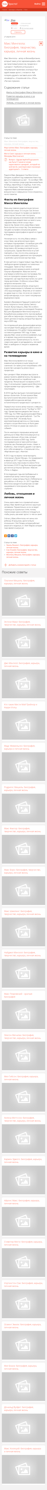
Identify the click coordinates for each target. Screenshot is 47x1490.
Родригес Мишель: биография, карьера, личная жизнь (20, 789)
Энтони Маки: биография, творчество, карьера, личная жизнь (22, 623)
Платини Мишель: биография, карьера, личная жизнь (19, 582)
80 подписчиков (27, 28)
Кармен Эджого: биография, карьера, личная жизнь (23, 1161)
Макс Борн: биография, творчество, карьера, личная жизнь (22, 871)
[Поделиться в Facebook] (12, 535)
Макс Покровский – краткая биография (18, 995)
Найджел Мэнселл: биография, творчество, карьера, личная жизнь (22, 954)
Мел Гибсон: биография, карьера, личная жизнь (21, 1078)
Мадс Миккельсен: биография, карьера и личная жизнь (19, 747)
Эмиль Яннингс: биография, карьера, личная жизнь (22, 546)
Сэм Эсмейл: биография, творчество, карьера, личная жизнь (22, 551)
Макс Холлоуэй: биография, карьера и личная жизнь (22, 1450)
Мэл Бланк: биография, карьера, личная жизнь (20, 1367)
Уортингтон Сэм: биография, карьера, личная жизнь (23, 1284)
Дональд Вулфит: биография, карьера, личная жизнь (19, 1409)
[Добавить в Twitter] (15, 535)
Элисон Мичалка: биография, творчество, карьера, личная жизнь (22, 1036)
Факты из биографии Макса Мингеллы (24, 92)
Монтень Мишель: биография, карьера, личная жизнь (23, 555)
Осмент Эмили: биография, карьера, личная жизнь (22, 1326)
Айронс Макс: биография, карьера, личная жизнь (22, 1202)
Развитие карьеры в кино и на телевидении (20, 97)
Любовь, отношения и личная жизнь (23, 102)
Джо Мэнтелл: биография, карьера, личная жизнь (22, 665)
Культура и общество (15, 10)
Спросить (18, 32)
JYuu (13, 20)
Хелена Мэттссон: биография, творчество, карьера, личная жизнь (22, 1119)
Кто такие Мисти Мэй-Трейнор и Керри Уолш (20, 706)
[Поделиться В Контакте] (9, 535)
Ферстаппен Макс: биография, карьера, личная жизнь (21, 148)
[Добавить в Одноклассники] (5, 535)
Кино (25, 10)
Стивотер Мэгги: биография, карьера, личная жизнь (23, 1243)
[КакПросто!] (9, 4)
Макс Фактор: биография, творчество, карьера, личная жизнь (22, 830)
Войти (37, 4)
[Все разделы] (43, 4)
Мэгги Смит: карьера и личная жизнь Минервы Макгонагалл (20, 154)
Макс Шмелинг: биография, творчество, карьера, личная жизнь (22, 913)
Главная (4, 10)
